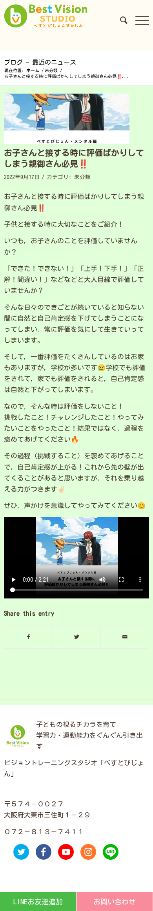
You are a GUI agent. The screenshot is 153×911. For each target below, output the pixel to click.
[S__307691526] (67, 119)
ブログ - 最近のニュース (40, 62)
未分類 (82, 177)
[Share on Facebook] (28, 636)
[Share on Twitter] (77, 636)
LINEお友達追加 (38, 901)
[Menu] (138, 20)
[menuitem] (120, 20)
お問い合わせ (114, 901)
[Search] (120, 20)
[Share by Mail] (125, 636)
